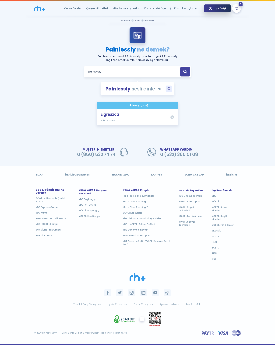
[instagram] (131, 292)
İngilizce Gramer (77, 174)
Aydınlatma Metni (169, 304)
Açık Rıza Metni (194, 304)
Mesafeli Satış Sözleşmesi (87, 304)
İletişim (231, 174)
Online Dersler (72, 8)
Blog (39, 174)
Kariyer (156, 174)
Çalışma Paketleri (97, 8)
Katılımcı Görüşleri (155, 8)
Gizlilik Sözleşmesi (143, 304)
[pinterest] (167, 292)
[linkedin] (143, 292)
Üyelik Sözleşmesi (117, 304)
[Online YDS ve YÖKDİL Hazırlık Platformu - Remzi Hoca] (137, 277)
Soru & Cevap (194, 174)
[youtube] (155, 292)
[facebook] (107, 292)
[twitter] (119, 292)
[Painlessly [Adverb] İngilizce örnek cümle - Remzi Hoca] (39, 8)
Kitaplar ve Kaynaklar (126, 8)
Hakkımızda (120, 174)
